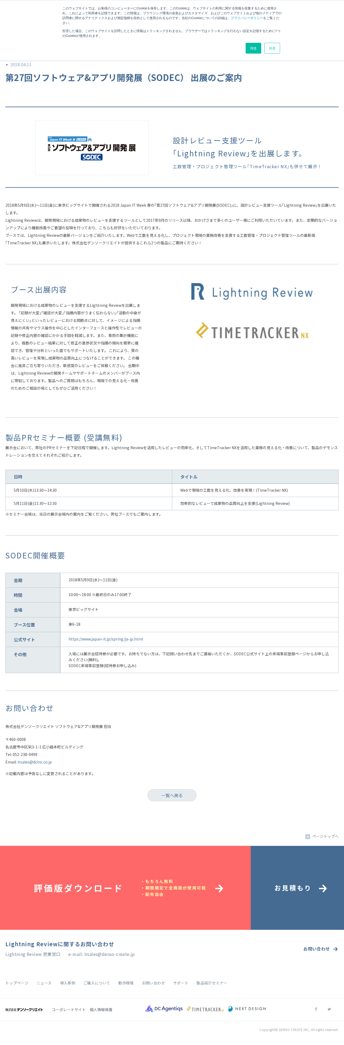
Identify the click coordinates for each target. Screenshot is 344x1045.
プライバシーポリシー (247, 17)
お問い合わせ (316, 948)
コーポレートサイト (69, 1009)
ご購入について (96, 983)
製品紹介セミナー (211, 983)
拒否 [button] (272, 48)
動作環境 (126, 983)
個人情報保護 (101, 1009)
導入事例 (67, 983)
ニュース (44, 983)
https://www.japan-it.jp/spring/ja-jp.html (106, 639)
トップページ (16, 983)
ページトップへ (325, 836)
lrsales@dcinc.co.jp (34, 762)
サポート (180, 983)
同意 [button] (253, 48)
